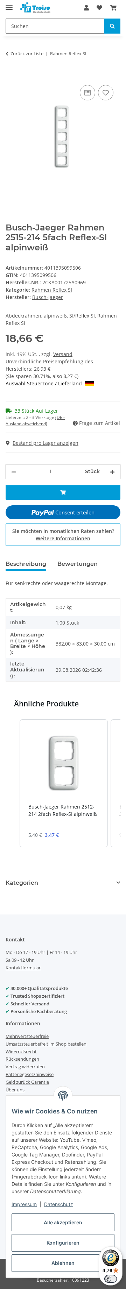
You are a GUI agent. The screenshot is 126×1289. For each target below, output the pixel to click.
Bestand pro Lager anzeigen (45, 443)
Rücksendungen (22, 1059)
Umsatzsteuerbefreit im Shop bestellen (46, 1044)
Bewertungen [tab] (77, 564)
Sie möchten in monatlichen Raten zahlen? (63, 535)
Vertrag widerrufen (25, 1066)
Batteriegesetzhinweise (30, 1074)
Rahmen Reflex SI (51, 289)
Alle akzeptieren (63, 1222)
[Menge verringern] (13, 471)
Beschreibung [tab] (26, 564)
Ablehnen (63, 1263)
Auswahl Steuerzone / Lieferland (44, 383)
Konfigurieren (63, 1243)
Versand (62, 354)
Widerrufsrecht (21, 1051)
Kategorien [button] (22, 882)
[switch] (110, 1279)
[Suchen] (112, 26)
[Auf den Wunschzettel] (105, 92)
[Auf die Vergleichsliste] (87, 92)
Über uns (15, 1090)
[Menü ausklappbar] (9, 4)
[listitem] (64, 783)
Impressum (24, 1204)
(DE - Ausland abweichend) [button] (35, 420)
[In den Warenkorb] (11, 75)
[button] (86, 8)
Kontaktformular (23, 967)
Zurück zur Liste (26, 53)
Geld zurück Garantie (27, 1082)
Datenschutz (58, 1204)
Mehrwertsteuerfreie (27, 1036)
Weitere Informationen (63, 538)
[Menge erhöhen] (112, 471)
